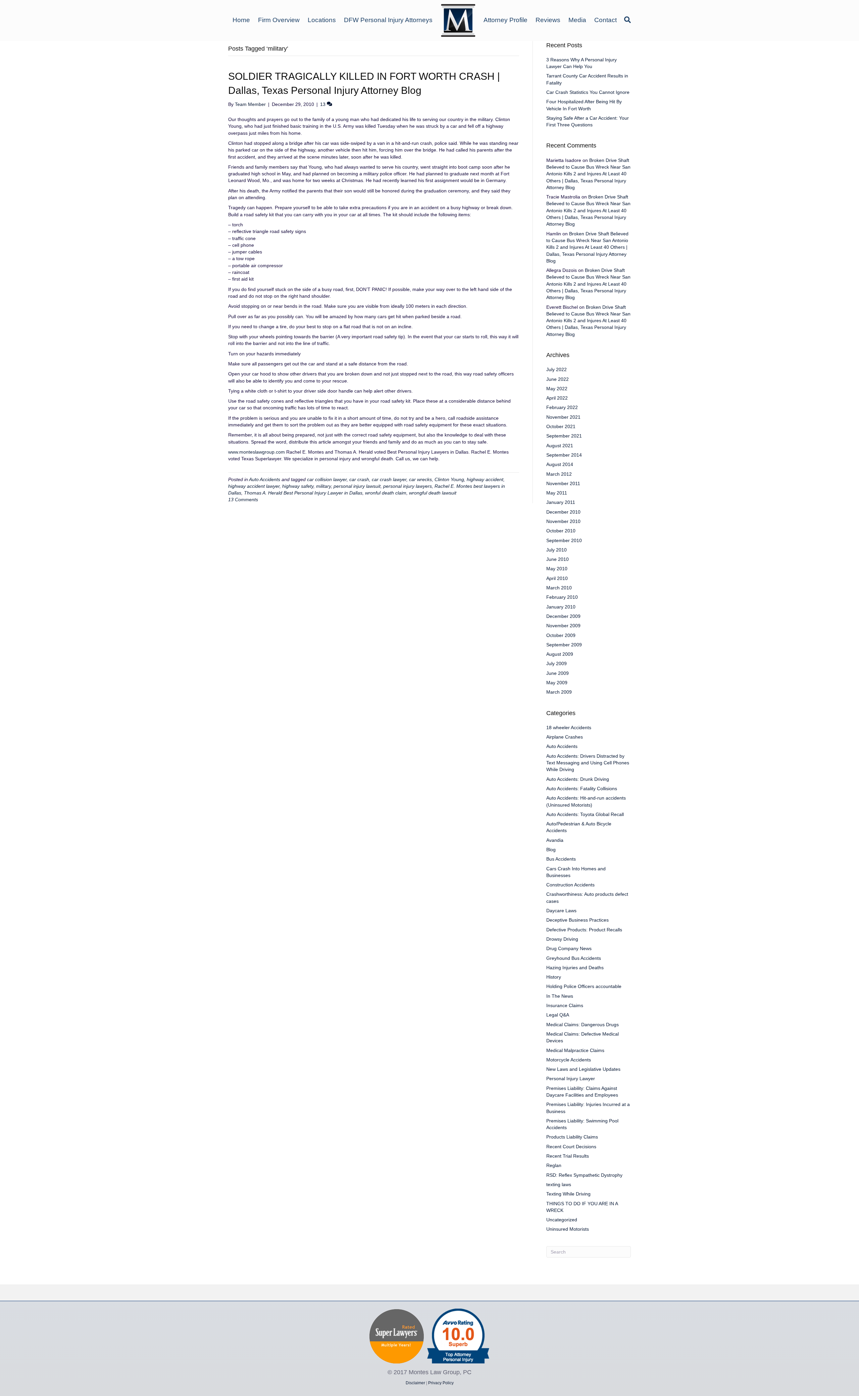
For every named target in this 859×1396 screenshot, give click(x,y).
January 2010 (560, 606)
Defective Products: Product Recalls (584, 929)
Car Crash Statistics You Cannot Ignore (587, 92)
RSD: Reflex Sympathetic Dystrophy (584, 1175)
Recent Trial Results (567, 1156)
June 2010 (557, 559)
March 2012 (559, 474)
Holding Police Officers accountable (583, 986)
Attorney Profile (505, 19)
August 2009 (559, 654)
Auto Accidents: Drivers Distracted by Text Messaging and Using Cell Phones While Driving (587, 762)
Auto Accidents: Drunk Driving (577, 779)
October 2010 (560, 530)
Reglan (553, 1165)
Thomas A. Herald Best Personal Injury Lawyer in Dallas (303, 493)
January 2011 (560, 502)
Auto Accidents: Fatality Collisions (581, 788)
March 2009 (559, 692)
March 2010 (559, 587)
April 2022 (557, 398)
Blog (551, 849)
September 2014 (564, 455)
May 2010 (556, 568)
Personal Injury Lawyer (570, 1078)
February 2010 (562, 597)
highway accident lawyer (254, 486)
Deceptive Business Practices (577, 920)
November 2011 (563, 483)
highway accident (485, 479)
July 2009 (556, 663)
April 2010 (557, 578)
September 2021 (564, 436)
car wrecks (420, 479)
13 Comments (243, 499)
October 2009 (560, 635)
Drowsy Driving (562, 939)
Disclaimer (415, 1383)
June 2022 (557, 379)
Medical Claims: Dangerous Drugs (582, 1024)
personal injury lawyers (407, 486)
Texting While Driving (568, 1194)
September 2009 (564, 644)
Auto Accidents (264, 479)
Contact (605, 19)
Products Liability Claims (572, 1137)
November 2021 (563, 417)
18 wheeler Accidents (568, 727)
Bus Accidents (561, 859)
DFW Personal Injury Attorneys (388, 19)
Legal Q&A (557, 1014)
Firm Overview (279, 19)
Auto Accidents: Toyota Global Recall (585, 814)
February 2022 (562, 407)
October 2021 (560, 426)
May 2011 (556, 493)
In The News (559, 996)
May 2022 (556, 388)
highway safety (297, 486)
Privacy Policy (441, 1383)
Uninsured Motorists (567, 1229)
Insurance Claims (564, 1005)
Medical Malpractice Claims (575, 1050)
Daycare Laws (561, 910)
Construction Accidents (570, 884)
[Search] (626, 19)
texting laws (558, 1184)
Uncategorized (561, 1219)
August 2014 (559, 464)
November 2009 (563, 625)
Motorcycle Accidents (568, 1059)
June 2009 (557, 673)
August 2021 (559, 445)
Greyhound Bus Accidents (573, 958)
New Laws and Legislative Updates (583, 1069)
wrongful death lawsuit (432, 493)
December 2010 (563, 512)
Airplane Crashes (564, 737)
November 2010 (563, 521)
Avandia (554, 840)
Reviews (548, 19)
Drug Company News (569, 948)
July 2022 (556, 369)
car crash (359, 479)
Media (577, 19)
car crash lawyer (389, 479)
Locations (322, 19)
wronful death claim (385, 493)
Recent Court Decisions (571, 1146)
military (323, 486)
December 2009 (563, 616)
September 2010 (564, 540)
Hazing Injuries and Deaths (575, 967)
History (553, 977)
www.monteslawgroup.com (256, 452)
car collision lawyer (327, 479)
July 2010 (556, 549)
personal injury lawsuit (357, 486)
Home (241, 19)
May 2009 (556, 682)
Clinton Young (449, 479)
